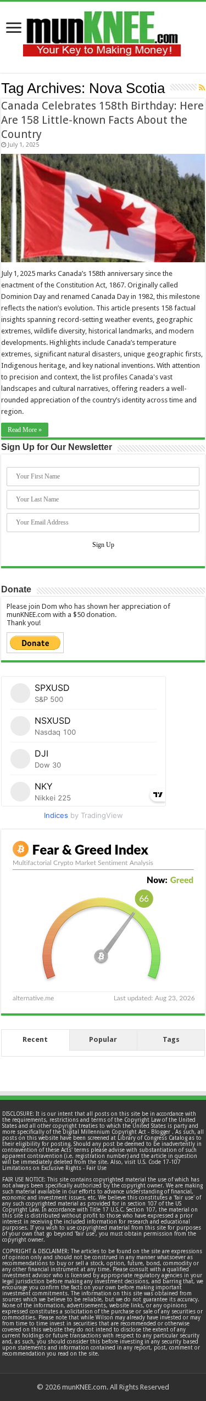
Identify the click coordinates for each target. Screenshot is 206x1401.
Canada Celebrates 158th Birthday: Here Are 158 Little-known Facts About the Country (102, 120)
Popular (103, 1039)
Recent (35, 1039)
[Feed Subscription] (202, 87)
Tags (171, 1039)
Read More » (25, 430)
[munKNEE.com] (102, 29)
